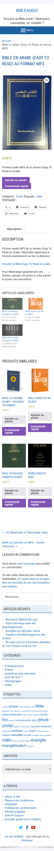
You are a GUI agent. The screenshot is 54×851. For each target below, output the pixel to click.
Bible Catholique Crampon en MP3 (10, 313)
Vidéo (8, 685)
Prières (9, 669)
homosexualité (23, 720)
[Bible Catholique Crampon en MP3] (12, 303)
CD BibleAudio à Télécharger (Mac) (27, 532)
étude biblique (25, 741)
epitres (30, 715)
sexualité (17, 734)
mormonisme (25, 726)
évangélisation (14, 745)
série (42, 735)
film (5, 719)
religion (32, 730)
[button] (46, 80)
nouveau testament (41, 726)
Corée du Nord (36, 711)
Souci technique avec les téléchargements (18, 625)
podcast (17, 730)
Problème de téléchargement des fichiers (23, 636)
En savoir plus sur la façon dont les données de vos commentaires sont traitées (26, 582)
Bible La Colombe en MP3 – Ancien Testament (23, 544)
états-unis (16, 741)
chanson (17, 711)
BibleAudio (27, 10)
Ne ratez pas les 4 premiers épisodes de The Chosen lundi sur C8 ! (26, 644)
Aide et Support (14, 815)
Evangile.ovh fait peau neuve (23, 631)
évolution (30, 746)
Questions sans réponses (20, 673)
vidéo (7, 740)
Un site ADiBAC (14, 836)
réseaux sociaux (43, 731)
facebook (36, 715)
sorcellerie (35, 735)
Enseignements (14, 666)
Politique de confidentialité (20, 808)
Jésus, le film (12, 796)
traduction (47, 735)
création (45, 711)
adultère (5, 707)
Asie (33, 707)
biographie (6, 711)
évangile (38, 740)
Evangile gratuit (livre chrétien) (23, 819)
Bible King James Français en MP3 (10, 339)
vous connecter (26, 563)
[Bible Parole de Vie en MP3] (36, 303)
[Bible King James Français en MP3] (12, 330)
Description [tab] (14, 229)
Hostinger (27, 840)
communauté (25, 711)
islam (34, 720)
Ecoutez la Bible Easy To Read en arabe (26, 264)
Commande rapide (16, 186)
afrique (13, 706)
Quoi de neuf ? (13, 677)
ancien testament (25, 707)
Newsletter (11, 804)
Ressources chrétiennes (19, 800)
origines (5, 731)
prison (25, 731)
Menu (30, 30)
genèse (11, 720)
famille (44, 714)
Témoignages (13, 681)
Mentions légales (15, 811)
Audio (19, 196)
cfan (11, 711)
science (6, 735)
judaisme (17, 726)
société (27, 735)
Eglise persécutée (12, 714)
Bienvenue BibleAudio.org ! (22, 619)
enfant (24, 715)
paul (9, 731)
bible (39, 196)
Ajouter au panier (16, 180)
